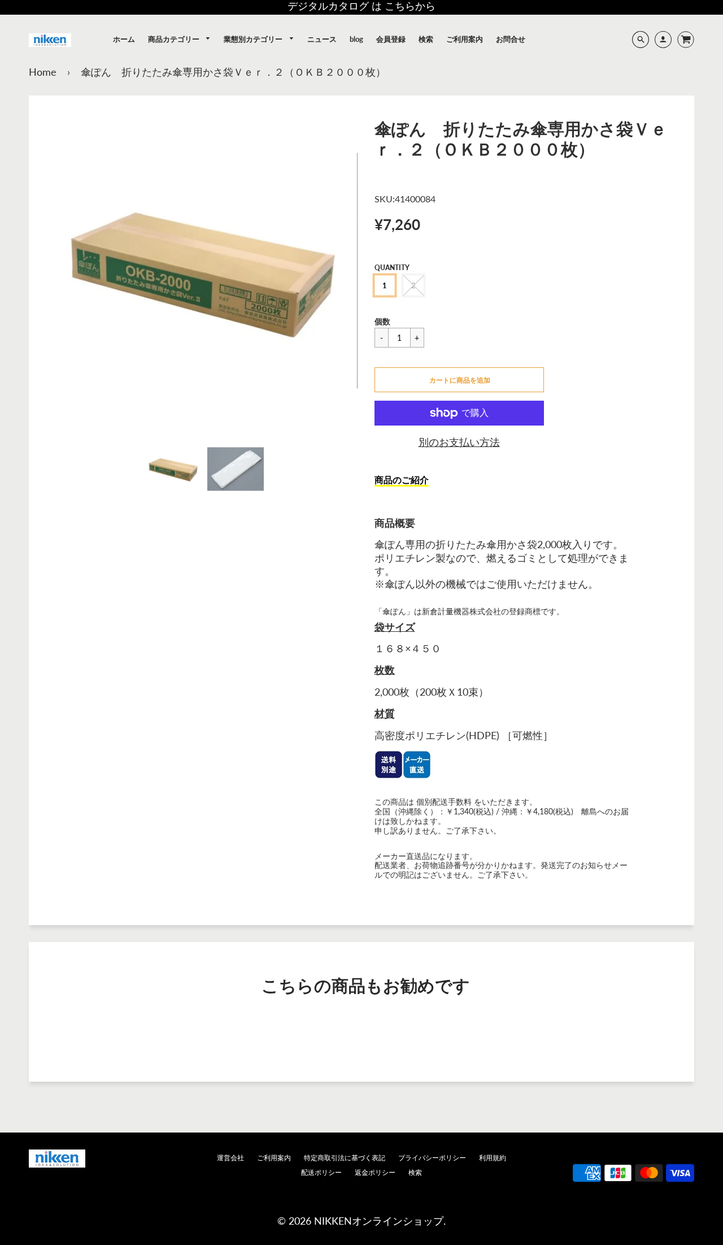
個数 (382, 321)
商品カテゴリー (174, 39)
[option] (204, 271)
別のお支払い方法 (459, 442)
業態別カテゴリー (254, 39)
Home (42, 72)
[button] (459, 379)
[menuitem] (124, 39)
